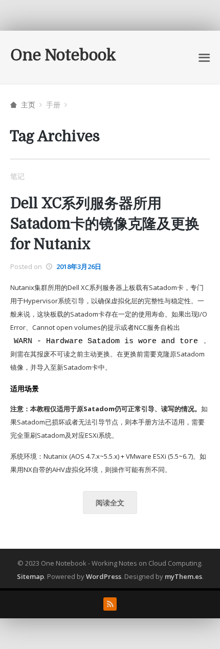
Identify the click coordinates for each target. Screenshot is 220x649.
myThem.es (183, 576)
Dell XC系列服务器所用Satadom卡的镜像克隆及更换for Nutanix (105, 224)
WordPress (103, 576)
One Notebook (63, 55)
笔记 (17, 176)
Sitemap (30, 576)
